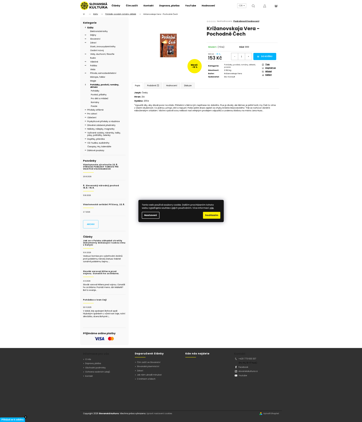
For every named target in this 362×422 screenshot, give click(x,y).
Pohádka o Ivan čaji (95, 300)
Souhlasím (211, 215)
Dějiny (93, 35)
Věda (92, 69)
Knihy (90, 27)
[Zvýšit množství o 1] (248, 56)
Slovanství (95, 38)
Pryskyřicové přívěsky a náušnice (103, 121)
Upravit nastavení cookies (159, 413)
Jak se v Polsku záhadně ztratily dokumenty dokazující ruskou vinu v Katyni (104, 243)
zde (212, 208)
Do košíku (266, 56)
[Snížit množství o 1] (234, 56)
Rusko (93, 57)
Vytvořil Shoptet (271, 413)
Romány (95, 102)
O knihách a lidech (146, 379)
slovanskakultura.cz (248, 371)
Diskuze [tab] (188, 85)
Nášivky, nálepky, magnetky (101, 128)
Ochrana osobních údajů (97, 371)
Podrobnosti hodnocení (246, 21)
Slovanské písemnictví (148, 366)
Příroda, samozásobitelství (103, 73)
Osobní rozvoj (97, 50)
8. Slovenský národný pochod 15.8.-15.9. (101, 187)
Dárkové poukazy (95, 150)
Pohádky (95, 90)
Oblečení (91, 117)
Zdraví (93, 42)
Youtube (243, 375)
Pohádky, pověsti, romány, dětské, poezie (240, 65)
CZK (241, 5)
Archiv (91, 224)
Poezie (94, 106)
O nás (88, 359)
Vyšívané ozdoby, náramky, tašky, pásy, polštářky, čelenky (104, 134)
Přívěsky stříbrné (95, 109)
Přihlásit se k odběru (12, 419)
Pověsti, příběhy (99, 94)
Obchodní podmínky (95, 367)
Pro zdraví (92, 113)
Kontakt (89, 376)
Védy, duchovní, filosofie (102, 54)
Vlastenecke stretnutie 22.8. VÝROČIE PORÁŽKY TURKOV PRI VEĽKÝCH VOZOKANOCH (100, 167)
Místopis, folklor (97, 77)
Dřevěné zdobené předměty (101, 125)
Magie (93, 80)
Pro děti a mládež (99, 98)
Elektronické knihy (99, 31)
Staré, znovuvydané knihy (102, 46)
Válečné (94, 61)
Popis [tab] (137, 85)
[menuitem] (116, 5)
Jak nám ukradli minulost (149, 374)
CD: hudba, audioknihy (98, 142)
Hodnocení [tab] (171, 85)
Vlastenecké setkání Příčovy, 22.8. (104, 204)
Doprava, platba (93, 363)
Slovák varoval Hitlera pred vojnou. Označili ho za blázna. (101, 272)
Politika (93, 65)
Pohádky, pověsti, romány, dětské (104, 85)
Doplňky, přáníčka (96, 139)
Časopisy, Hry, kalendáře (99, 146)
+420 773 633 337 (247, 358)
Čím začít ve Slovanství (148, 362)
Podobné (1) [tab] (153, 85)
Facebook (243, 367)
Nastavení (150, 215)
